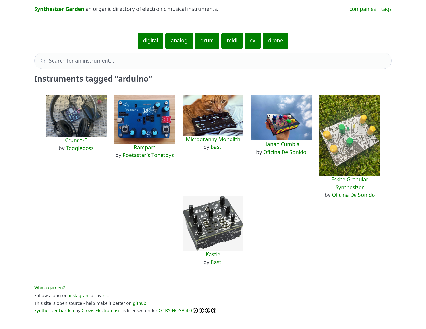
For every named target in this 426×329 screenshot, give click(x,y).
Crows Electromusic (101, 310)
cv (252, 40)
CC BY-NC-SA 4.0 (175, 310)
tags (386, 8)
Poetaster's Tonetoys (148, 155)
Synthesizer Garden (59, 8)
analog (179, 40)
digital (150, 40)
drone (275, 40)
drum (207, 40)
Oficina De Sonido (284, 152)
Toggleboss (80, 148)
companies (362, 8)
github (139, 303)
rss (105, 295)
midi (232, 40)
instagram (79, 295)
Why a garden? (49, 288)
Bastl (217, 146)
